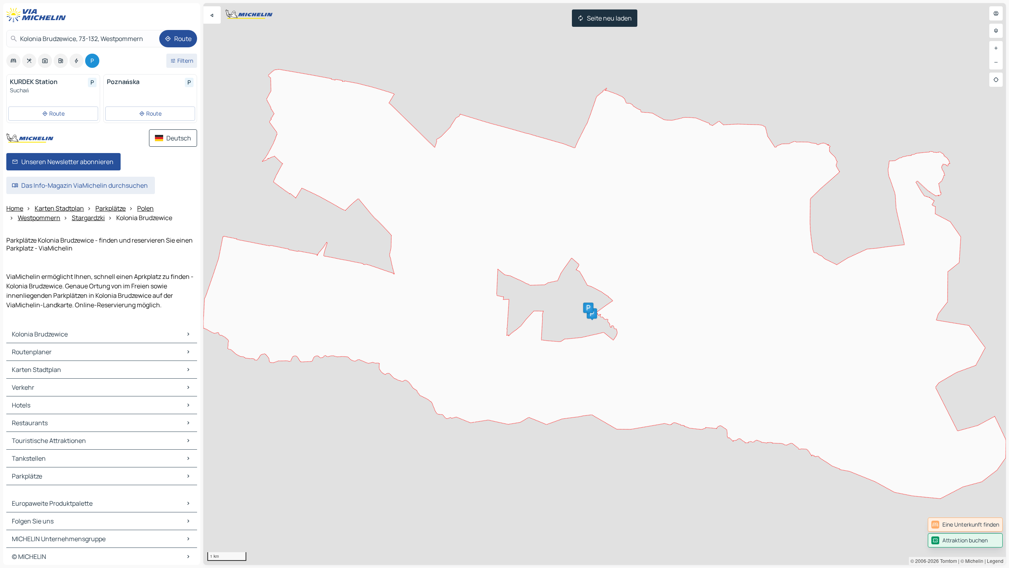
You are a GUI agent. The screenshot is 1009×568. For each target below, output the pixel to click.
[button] (592, 313)
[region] (604, 284)
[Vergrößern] (996, 48)
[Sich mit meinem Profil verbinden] (996, 13)
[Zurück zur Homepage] (37, 15)
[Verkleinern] (996, 62)
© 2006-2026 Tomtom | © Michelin (946, 560)
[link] (965, 525)
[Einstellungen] (996, 31)
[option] (13, 61)
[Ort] (996, 80)
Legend (995, 560)
